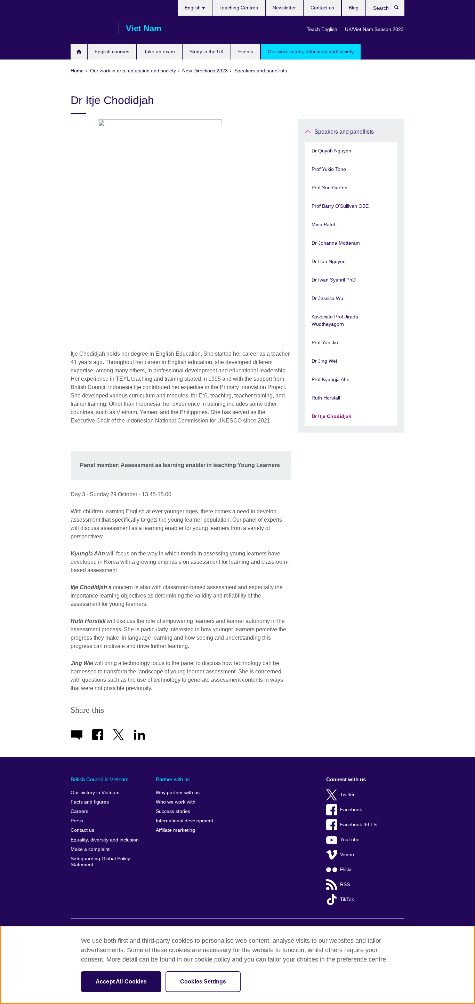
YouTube (350, 839)
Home (79, 52)
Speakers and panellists (344, 132)
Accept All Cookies (121, 982)
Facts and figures (90, 802)
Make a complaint (90, 849)
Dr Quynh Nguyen (331, 150)
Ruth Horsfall (326, 398)
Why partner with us (178, 792)
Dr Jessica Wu (327, 298)
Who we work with (175, 802)
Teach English (322, 29)
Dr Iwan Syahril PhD (334, 280)
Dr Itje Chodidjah (332, 416)
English (193, 7)
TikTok (347, 899)
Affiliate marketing (175, 830)
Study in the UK (207, 51)
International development (184, 820)
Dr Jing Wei (324, 361)
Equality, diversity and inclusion (105, 840)
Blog (354, 7)
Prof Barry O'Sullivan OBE (340, 206)
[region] (237, 965)
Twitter (347, 794)
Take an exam (159, 51)
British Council (91, 28)
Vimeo (347, 854)
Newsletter (284, 7)
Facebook (351, 809)
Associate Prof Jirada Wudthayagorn (335, 320)
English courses (112, 51)
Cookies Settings (203, 982)
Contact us (322, 7)
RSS (345, 884)
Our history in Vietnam (95, 792)
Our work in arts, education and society (311, 51)
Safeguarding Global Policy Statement (100, 862)
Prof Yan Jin (325, 342)
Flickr (346, 869)
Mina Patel (323, 224)
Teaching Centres (238, 7)
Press (77, 820)
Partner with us (173, 779)
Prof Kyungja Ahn (330, 379)
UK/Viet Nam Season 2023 (374, 29)
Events (245, 51)
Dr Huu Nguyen (329, 261)
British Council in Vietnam (100, 779)
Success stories (173, 811)
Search (400, 9)
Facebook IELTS (358, 824)
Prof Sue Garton (329, 187)
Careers (79, 811)
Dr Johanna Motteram (336, 243)
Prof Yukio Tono (329, 169)
